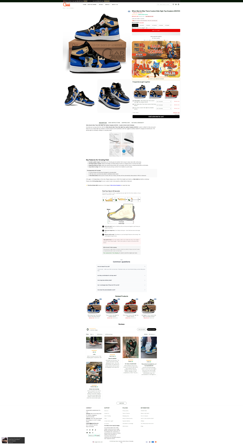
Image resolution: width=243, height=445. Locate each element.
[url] (92, 423)
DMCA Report (89, 441)
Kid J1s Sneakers (70, 8)
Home (64, 8)
